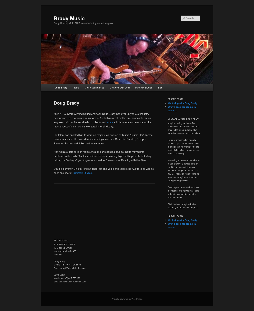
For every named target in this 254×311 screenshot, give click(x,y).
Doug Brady (61, 87)
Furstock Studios (143, 87)
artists (110, 122)
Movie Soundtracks (94, 87)
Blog (160, 87)
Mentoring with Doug (120, 87)
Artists (76, 87)
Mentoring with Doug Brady (182, 103)
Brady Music (69, 18)
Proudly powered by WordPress (127, 298)
